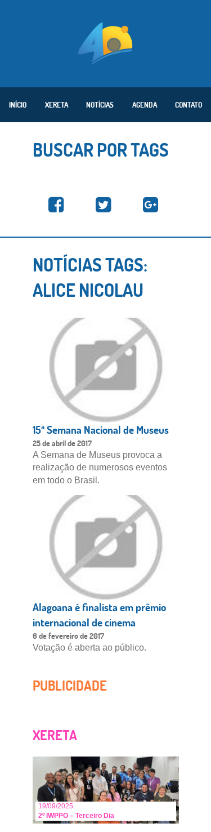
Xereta (56, 104)
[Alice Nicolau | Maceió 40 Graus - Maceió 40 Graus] (56, 205)
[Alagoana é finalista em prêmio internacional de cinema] (106, 546)
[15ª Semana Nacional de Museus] (106, 369)
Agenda (144, 104)
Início (17, 104)
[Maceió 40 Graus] (105, 42)
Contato (188, 104)
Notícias (100, 104)
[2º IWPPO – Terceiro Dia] (106, 789)
